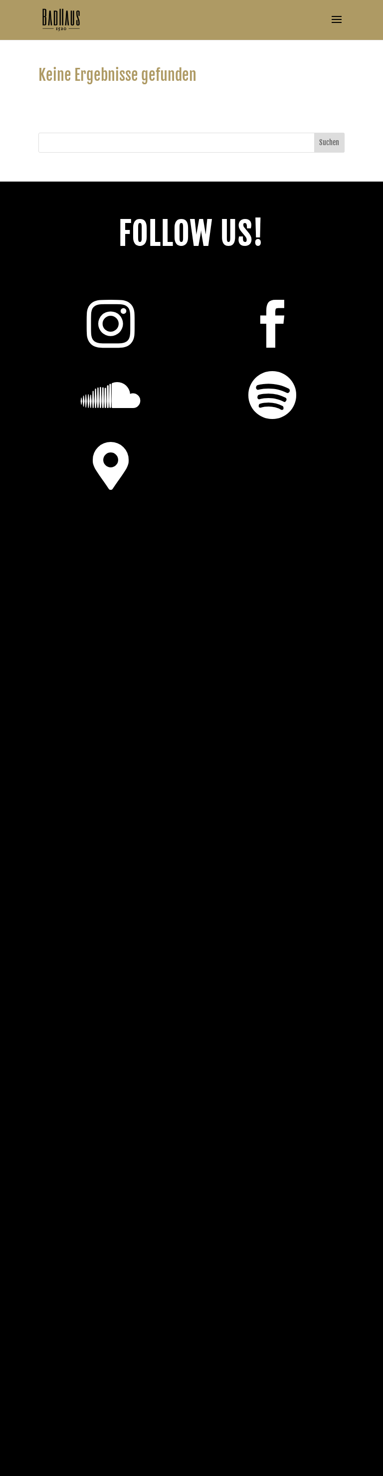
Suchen (329, 142)
